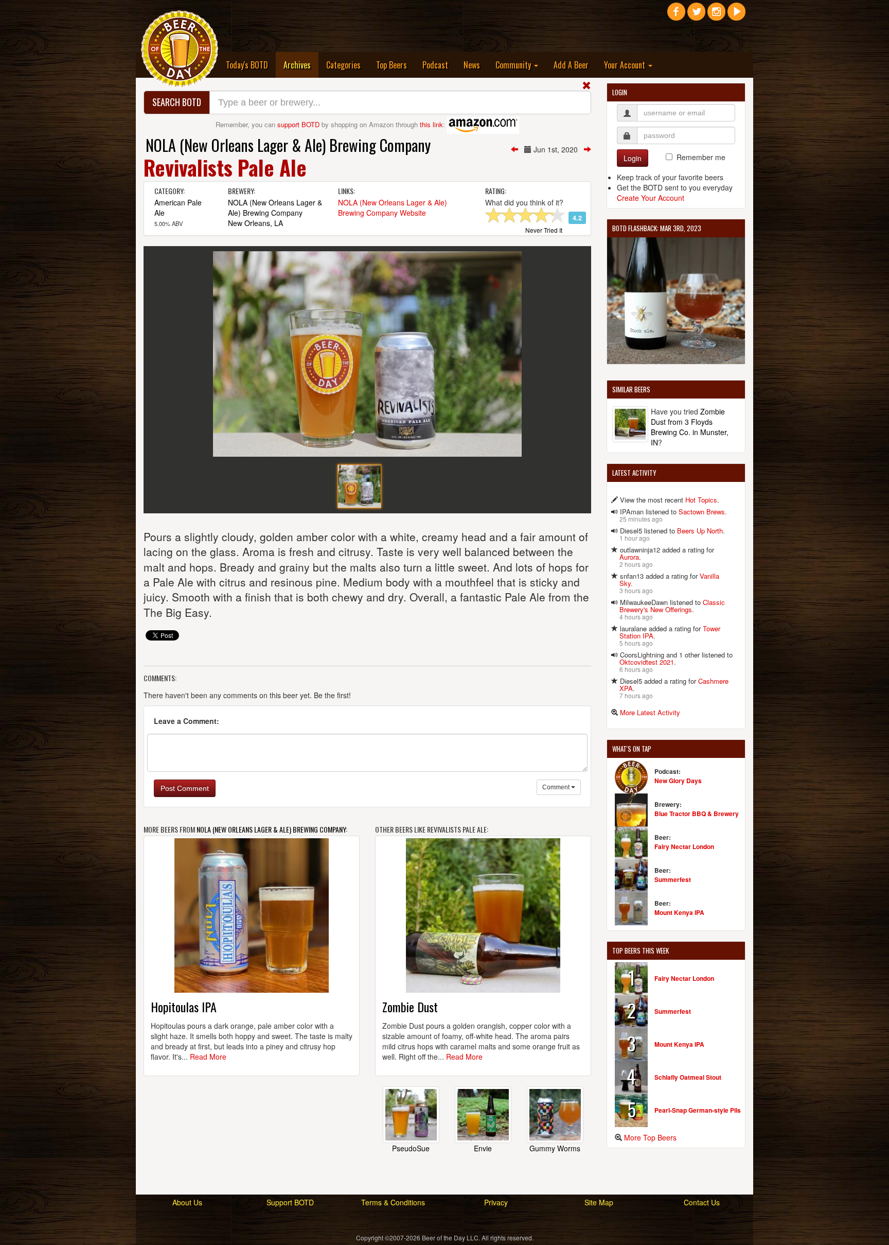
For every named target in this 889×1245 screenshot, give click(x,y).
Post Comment (185, 788)
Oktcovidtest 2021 (646, 662)
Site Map (598, 1202)
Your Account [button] (625, 65)
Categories (343, 65)
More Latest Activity (650, 712)
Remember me (701, 157)
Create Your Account (650, 198)
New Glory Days (678, 780)
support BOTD (298, 124)
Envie (483, 1148)
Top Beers (391, 65)
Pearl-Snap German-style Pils (697, 1110)
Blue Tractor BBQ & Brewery (696, 813)
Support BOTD (290, 1202)
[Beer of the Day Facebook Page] (676, 15)
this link (431, 124)
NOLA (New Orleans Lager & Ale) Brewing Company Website (392, 207)
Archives (300, 64)
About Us (187, 1202)
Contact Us (702, 1202)
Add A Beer (571, 65)
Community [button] (514, 65)
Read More (208, 1056)
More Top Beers (650, 1137)
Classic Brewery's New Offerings (672, 605)
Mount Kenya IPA (679, 912)
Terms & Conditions (393, 1202)
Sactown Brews (702, 511)
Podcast (435, 65)
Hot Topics (701, 500)
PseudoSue (411, 1148)
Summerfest (672, 879)
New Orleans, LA (255, 223)
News (472, 65)
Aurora (629, 557)
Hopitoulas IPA (184, 1006)
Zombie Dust (410, 1006)
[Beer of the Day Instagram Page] (716, 15)
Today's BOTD (247, 65)
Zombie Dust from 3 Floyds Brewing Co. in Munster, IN (689, 426)
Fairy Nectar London (684, 846)
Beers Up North (700, 530)
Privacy (496, 1202)
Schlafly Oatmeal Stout (687, 1077)
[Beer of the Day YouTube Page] (736, 15)
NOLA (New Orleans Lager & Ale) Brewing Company (288, 145)
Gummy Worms (554, 1148)
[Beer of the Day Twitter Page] (696, 15)
